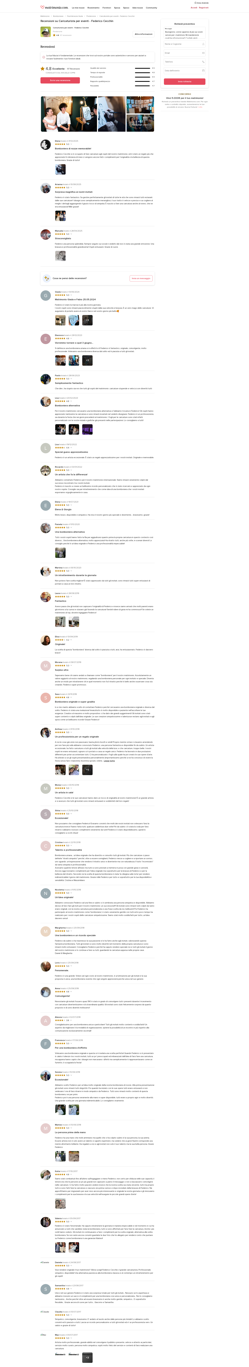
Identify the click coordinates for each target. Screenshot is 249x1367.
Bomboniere (58, 16)
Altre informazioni (143, 34)
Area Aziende (203, 3)
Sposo (126, 7)
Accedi (194, 7)
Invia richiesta (184, 81)
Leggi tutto (109, 761)
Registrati (204, 7)
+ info (200, 107)
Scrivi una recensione (60, 80)
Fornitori (107, 7)
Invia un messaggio (141, 278)
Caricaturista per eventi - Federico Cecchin (117, 16)
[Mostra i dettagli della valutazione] (71, 144)
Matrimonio (45, 16)
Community (151, 7)
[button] (97, 278)
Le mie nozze (78, 7)
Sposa (117, 7)
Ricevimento (93, 7)
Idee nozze (137, 7)
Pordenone (91, 16)
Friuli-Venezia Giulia (75, 16)
